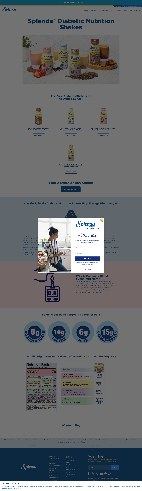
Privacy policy (90, 264)
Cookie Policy (17, 488)
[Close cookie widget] (140, 482)
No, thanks (87, 269)
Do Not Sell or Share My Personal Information (125, 486)
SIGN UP (87, 258)
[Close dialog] (101, 220)
